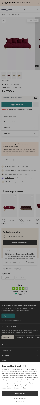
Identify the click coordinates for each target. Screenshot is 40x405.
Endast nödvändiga (20, 398)
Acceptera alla (20, 393)
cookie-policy (21, 388)
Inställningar (20, 402)
